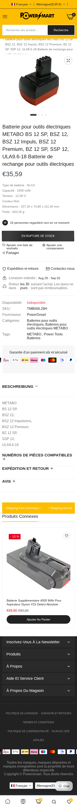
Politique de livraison (22, 713)
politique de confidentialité (28, 731)
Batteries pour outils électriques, (42, 322)
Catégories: (11, 320)
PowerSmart (36, 314)
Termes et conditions (38, 722)
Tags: (6, 334)
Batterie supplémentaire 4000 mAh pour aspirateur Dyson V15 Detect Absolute (34, 602)
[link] (66, 535)
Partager (12, 253)
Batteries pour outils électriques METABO (47, 326)
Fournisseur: (11, 314)
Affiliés (38, 740)
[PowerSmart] (37, 16)
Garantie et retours (56, 713)
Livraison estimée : (23, 278)
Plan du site (61, 731)
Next (69, 580)
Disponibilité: (12, 302)
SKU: (6, 308)
